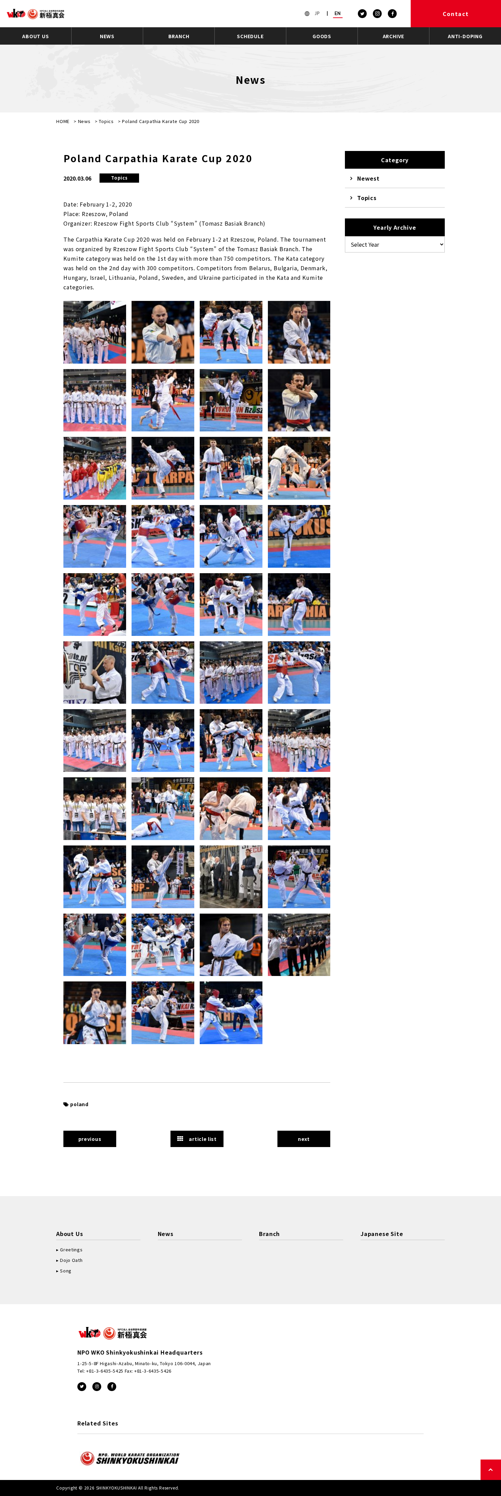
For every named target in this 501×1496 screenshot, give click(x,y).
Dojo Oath (71, 1260)
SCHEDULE (250, 36)
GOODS (322, 36)
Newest (368, 178)
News (84, 121)
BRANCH (178, 36)
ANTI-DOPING (465, 36)
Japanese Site (382, 1234)
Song (66, 1270)
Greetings (71, 1249)
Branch (269, 1234)
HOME (63, 121)
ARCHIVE (394, 36)
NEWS (107, 36)
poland (79, 1104)
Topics (106, 121)
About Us (69, 1234)
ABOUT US (35, 36)
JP (317, 13)
